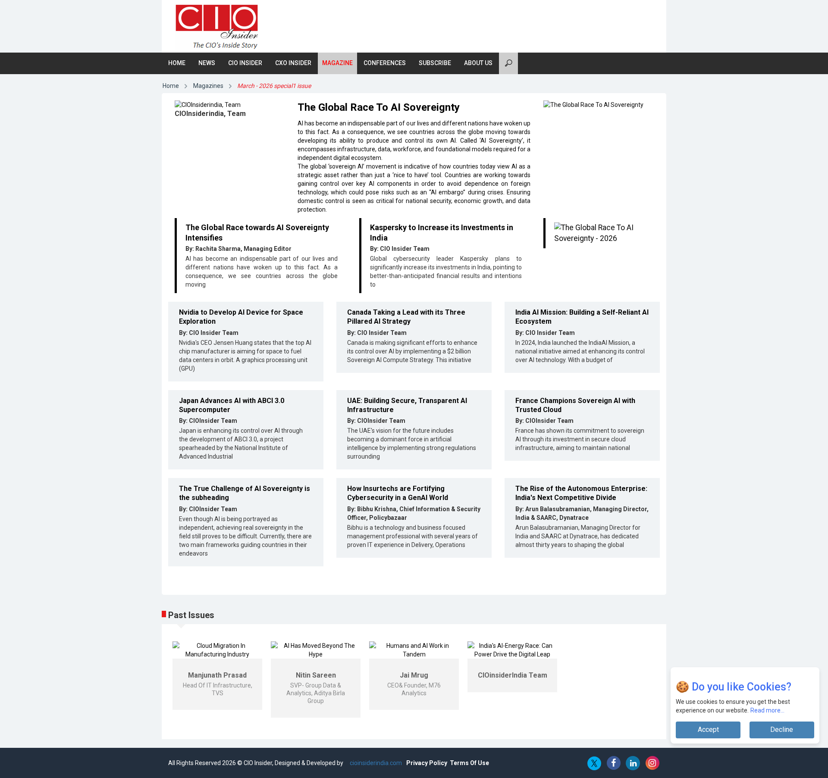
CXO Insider (293, 62)
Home (176, 62)
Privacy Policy (426, 762)
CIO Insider (245, 62)
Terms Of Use (469, 762)
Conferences (385, 62)
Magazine (337, 62)
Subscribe (435, 62)
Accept (708, 729)
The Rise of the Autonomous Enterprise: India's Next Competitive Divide (581, 493)
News (206, 62)
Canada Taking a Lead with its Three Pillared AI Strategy (406, 316)
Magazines (208, 85)
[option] (217, 675)
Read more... (767, 710)
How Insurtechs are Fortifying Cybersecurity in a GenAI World (397, 493)
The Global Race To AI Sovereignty (379, 107)
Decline (781, 729)
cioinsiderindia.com (375, 762)
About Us (478, 62)
